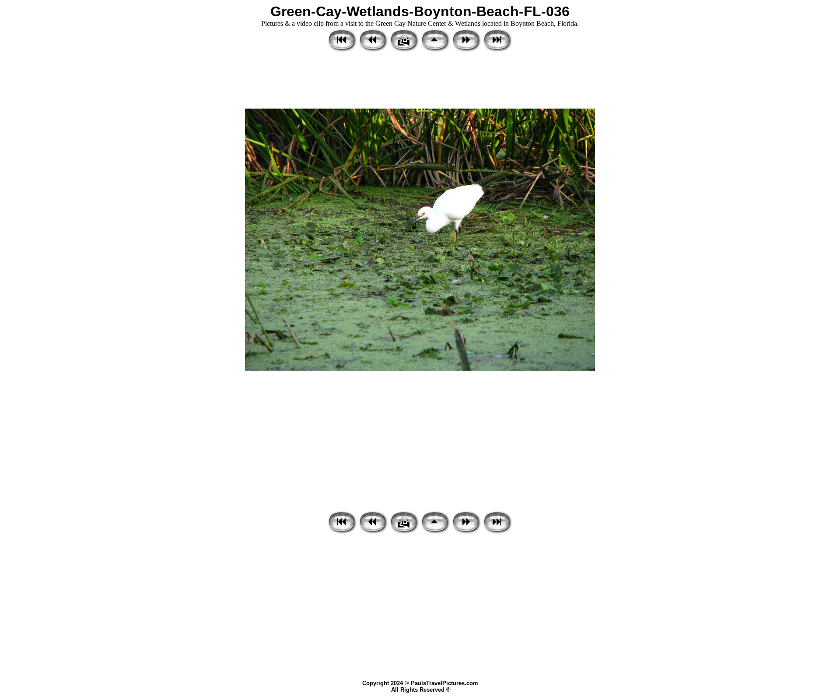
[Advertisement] (420, 81)
